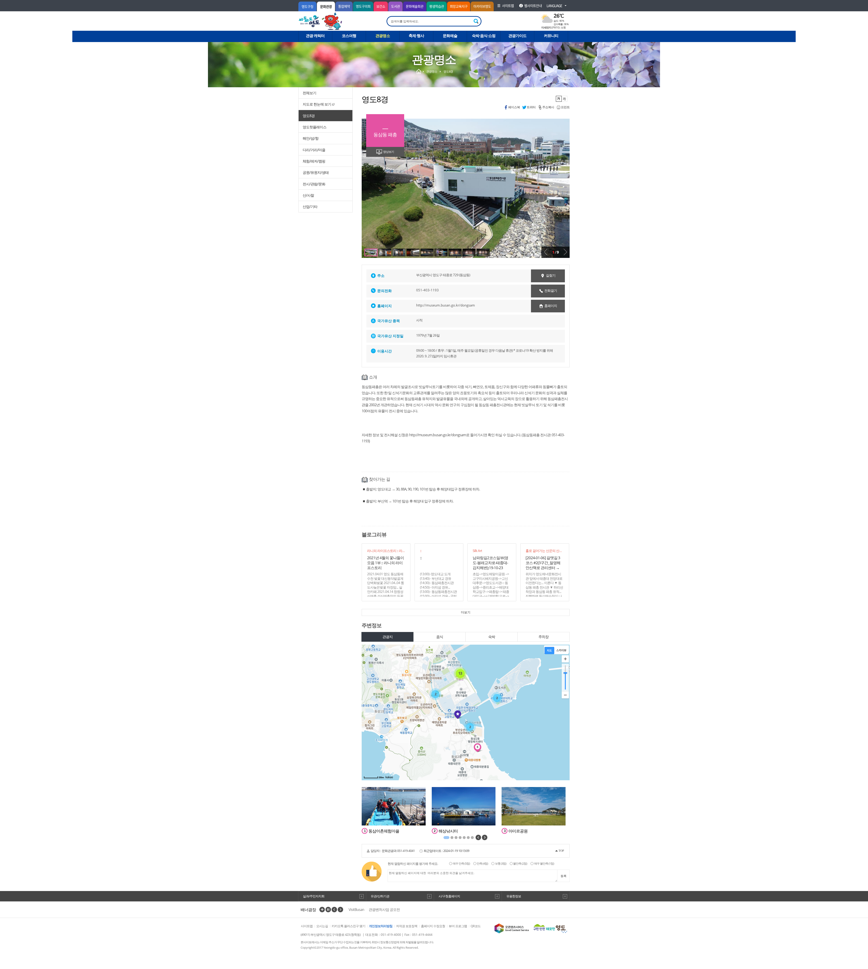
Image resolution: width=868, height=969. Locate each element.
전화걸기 (550, 290)
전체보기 (309, 92)
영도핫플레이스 (314, 127)
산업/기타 (310, 206)
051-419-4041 (406, 851)
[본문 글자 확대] (564, 99)
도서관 (395, 6)
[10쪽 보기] (483, 252)
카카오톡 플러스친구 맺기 (348, 926)
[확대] (565, 659)
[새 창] (511, 928)
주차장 (543, 636)
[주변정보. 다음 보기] (484, 837)
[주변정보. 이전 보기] (478, 837)
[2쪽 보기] (370, 252)
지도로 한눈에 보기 (317, 104)
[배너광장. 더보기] (322, 909)
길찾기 (550, 275)
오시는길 (322, 926)
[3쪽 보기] (385, 252)
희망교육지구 (458, 6)
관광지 (387, 636)
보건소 (380, 6)
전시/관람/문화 (314, 184)
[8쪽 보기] (455, 252)
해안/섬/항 (310, 138)
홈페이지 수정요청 (433, 926)
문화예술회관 (414, 6)
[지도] (549, 650)
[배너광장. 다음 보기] (340, 909)
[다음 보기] (565, 252)
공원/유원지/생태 (316, 172)
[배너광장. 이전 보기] (334, 909)
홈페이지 (550, 305)
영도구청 (307, 6)
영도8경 (309, 115)
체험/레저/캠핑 (314, 161)
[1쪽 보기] (446, 837)
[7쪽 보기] (441, 252)
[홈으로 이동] (320, 21)
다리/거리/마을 (314, 149)
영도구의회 (363, 6)
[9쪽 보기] (469, 252)
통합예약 (344, 6)
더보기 (465, 612)
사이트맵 (307, 926)
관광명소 (431, 71)
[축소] (565, 694)
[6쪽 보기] (427, 252)
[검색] (476, 21)
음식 (439, 636)
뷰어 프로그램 (458, 926)
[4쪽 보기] (399, 252)
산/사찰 (308, 195)
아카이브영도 (482, 6)
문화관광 (326, 6)
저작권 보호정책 (406, 926)
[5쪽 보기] (413, 252)
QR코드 (476, 926)
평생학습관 (436, 6)
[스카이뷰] (561, 650)
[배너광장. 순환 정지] (328, 909)
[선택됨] (559, 99)
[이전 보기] (545, 252)
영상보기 (388, 152)
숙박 (491, 636)
